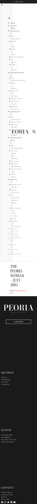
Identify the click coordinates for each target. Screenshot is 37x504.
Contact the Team (7, 495)
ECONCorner (17, 57)
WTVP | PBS (5, 499)
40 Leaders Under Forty (15, 199)
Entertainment (5, 380)
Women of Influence (7, 442)
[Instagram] (5, 502)
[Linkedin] (11, 502)
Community (4, 382)
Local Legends (5, 437)
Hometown (16, 122)
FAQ (14, 219)
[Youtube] (14, 502)
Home (12, 23)
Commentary (5, 384)
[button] (3, 4)
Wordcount (16, 99)
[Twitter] (8, 502)
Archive (18, 290)
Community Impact (7, 435)
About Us (4, 497)
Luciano (15, 161)
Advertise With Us (7, 492)
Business (4, 377)
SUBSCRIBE (15, 254)
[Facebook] (2, 502)
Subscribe (18, 1)
